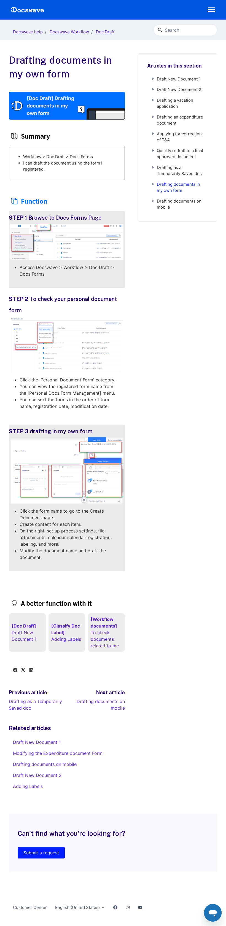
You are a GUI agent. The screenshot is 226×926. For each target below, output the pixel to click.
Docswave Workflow (69, 31)
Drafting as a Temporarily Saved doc (179, 170)
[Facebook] (15, 670)
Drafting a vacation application (175, 103)
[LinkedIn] (31, 670)
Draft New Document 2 (37, 775)
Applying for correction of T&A (179, 137)
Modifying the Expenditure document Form (58, 753)
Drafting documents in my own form (178, 187)
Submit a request (41, 852)
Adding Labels (28, 786)
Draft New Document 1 (37, 742)
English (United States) (78, 907)
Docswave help (28, 31)
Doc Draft (105, 31)
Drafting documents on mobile (45, 764)
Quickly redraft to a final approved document (180, 154)
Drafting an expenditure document (180, 120)
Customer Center (30, 907)
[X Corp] (23, 670)
